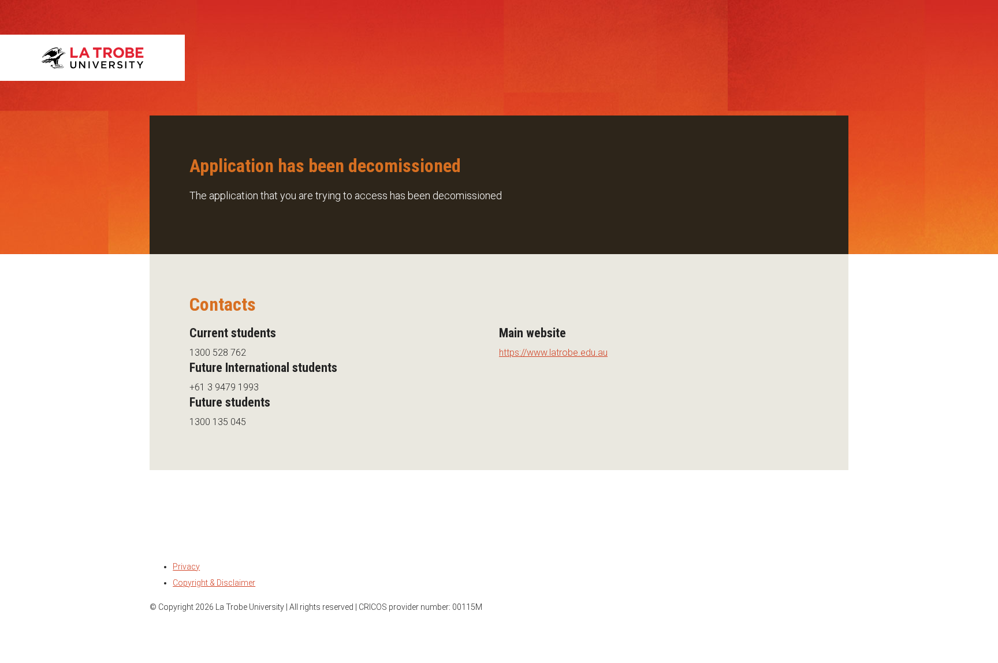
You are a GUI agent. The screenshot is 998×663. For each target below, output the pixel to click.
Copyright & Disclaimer (214, 582)
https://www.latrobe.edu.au (553, 352)
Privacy (186, 566)
